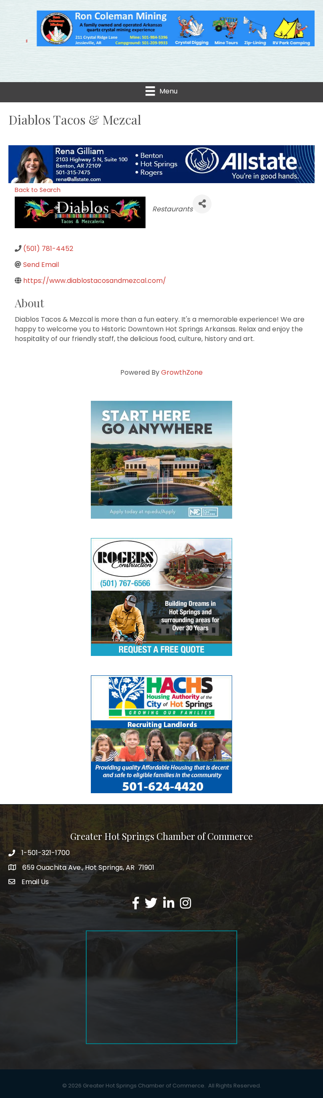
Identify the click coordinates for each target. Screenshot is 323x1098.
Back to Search (38, 188)
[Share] (202, 202)
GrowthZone (182, 371)
